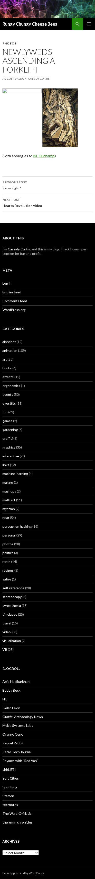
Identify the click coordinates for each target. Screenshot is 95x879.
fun (5, 412)
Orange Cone (12, 734)
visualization (11, 641)
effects (8, 377)
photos (9, 43)
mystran (8, 509)
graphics (8, 447)
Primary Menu (89, 24)
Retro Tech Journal (16, 752)
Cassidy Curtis (38, 78)
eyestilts (9, 403)
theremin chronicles (17, 822)
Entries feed (11, 292)
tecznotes (10, 805)
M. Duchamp (44, 155)
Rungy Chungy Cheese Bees (29, 24)
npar (5, 517)
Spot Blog (9, 787)
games (7, 421)
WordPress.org (14, 310)
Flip (5, 699)
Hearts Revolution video (22, 203)
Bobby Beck (11, 690)
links (5, 465)
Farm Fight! (14, 185)
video (6, 632)
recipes (8, 570)
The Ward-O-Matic (16, 813)
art (4, 359)
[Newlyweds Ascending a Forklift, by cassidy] (22, 117)
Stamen (8, 796)
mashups (9, 491)
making (7, 482)
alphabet (9, 342)
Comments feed (14, 301)
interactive (10, 456)
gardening (10, 430)
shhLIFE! (9, 769)
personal (9, 535)
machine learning (15, 474)
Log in (6, 283)
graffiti (7, 438)
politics (7, 553)
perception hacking (17, 526)
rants (6, 561)
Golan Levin (11, 708)
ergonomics (11, 386)
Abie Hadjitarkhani (16, 681)
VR (4, 649)
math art (8, 500)
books (7, 368)
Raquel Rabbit (13, 743)
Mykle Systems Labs (17, 725)
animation (9, 350)
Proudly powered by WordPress (23, 873)
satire (6, 579)
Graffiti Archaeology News (22, 717)
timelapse (9, 614)
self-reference (13, 588)
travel (6, 623)
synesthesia (11, 605)
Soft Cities (10, 778)
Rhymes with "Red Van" (20, 761)
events (7, 394)
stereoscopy (12, 597)
